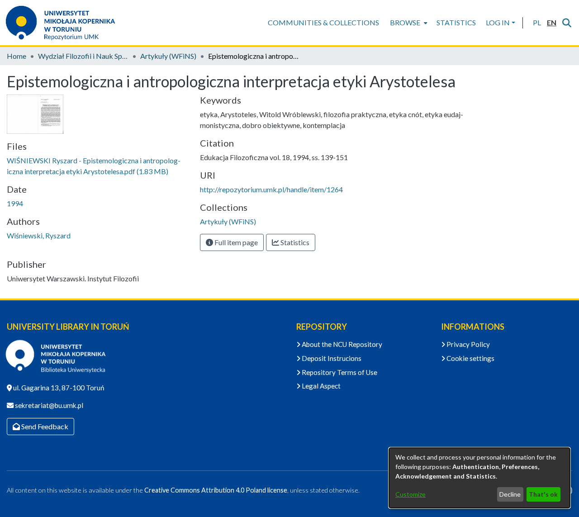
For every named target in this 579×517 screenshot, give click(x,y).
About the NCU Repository (341, 344)
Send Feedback (44, 426)
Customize (410, 494)
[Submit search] (566, 22)
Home (16, 56)
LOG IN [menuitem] (498, 22)
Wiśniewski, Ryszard (39, 235)
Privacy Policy (467, 344)
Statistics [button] (294, 242)
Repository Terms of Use (338, 372)
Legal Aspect (320, 386)
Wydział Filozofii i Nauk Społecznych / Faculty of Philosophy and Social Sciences (83, 56)
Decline (510, 494)
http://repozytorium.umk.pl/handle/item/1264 (271, 189)
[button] (536, 22)
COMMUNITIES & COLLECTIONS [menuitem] (323, 22)
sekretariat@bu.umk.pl (48, 405)
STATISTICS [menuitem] (456, 22)
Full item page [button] (235, 242)
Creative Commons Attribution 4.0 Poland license (215, 490)
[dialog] (479, 478)
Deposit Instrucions (330, 358)
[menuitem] (407, 22)
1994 (15, 203)
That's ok (543, 494)
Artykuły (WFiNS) (168, 56)
